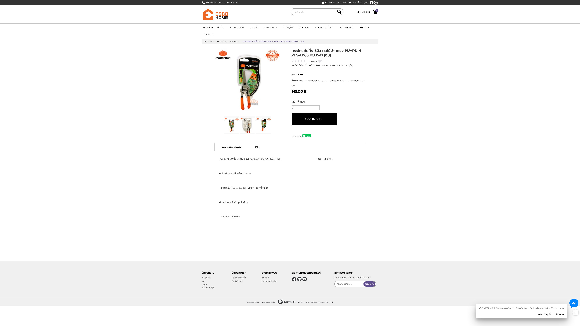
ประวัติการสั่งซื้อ (239, 277)
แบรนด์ (254, 27)
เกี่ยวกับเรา (206, 277)
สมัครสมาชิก (341, 2)
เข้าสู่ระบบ (329, 2)
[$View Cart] (375, 12)
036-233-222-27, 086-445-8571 (223, 2)
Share (298, 136)
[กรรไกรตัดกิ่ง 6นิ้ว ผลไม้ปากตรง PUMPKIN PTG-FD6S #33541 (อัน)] (247, 81)
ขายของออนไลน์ (268, 302)
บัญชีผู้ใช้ (365, 12)
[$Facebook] (372, 3)
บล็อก (204, 284)
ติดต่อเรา (304, 27)
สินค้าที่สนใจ (360, 2)
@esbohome (376, 3)
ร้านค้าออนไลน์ (252, 302)
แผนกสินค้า (270, 27)
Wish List (313, 61)
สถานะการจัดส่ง (269, 281)
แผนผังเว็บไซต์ (208, 287)
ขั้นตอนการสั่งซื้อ (324, 27)
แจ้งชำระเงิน (347, 27)
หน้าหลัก (208, 27)
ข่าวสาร (364, 27)
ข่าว (203, 281)
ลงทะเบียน (369, 284)
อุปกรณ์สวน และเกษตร (226, 41)
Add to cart (314, 119)
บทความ (209, 34)
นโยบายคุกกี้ (544, 314)
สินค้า (220, 27)
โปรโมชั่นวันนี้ (236, 27)
